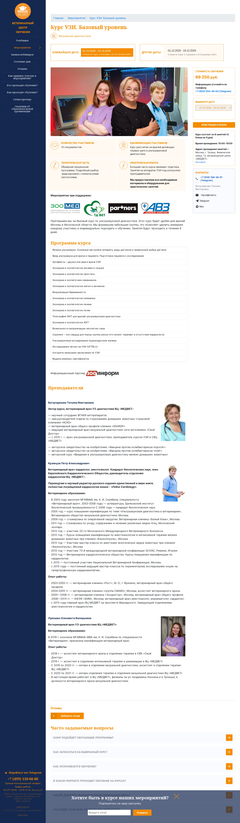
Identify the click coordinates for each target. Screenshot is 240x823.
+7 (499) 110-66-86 (23, 778)
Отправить (142, 812)
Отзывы (22, 68)
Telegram (204, 200)
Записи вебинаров (22, 54)
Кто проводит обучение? (22, 85)
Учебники (22, 40)
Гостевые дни (22, 61)
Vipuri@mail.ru (208, 195)
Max (201, 206)
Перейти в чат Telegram (25, 772)
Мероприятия (22, 47)
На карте (200, 162)
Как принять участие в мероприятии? (22, 77)
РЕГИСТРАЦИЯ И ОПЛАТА (214, 124)
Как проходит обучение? (22, 92)
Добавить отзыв (70, 716)
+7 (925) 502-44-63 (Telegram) (213, 91)
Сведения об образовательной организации (22, 109)
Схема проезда (22, 99)
